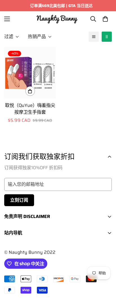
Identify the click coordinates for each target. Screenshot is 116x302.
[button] (105, 18)
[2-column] (107, 37)
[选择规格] (30, 91)
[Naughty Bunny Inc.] (58, 19)
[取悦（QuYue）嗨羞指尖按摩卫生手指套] (30, 73)
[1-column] (94, 37)
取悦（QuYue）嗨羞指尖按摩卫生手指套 (30, 109)
